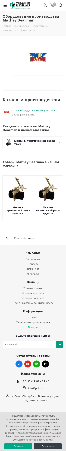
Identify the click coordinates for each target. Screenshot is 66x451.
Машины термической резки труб (34, 142)
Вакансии (33, 268)
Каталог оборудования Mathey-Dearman (33, 110)
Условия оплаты (33, 288)
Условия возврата (33, 298)
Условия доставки (33, 293)
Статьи (33, 317)
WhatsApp (36, 363)
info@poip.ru (35, 388)
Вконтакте (19, 363)
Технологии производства (33, 322)
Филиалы (33, 273)
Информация (33, 311)
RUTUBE (45, 363)
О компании (33, 259)
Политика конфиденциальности (33, 303)
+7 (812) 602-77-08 (35, 381)
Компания (33, 253)
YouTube (27, 363)
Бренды (33, 327)
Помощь (33, 282)
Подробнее (48, 446)
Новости (33, 264)
